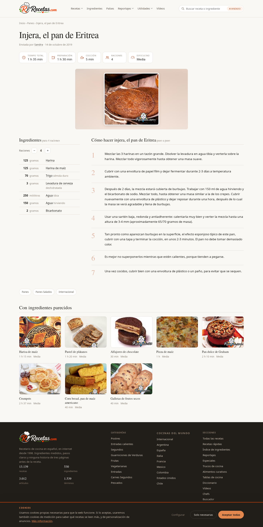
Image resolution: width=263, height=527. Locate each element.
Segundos (117, 449)
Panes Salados (44, 292)
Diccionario (210, 482)
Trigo (49, 176)
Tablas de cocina (213, 477)
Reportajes (124, 8)
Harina (50, 160)
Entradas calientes (122, 444)
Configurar (178, 514)
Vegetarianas (119, 466)
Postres (115, 438)
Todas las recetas (213, 438)
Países (110, 8)
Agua (49, 195)
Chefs (206, 494)
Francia (161, 461)
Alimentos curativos (215, 471)
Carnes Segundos (121, 477)
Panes (30, 23)
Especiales (209, 460)
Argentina (163, 444)
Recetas (75, 8)
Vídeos (161, 8)
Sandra (38, 44)
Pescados (116, 482)
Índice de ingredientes (216, 449)
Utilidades (144, 8)
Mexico (161, 467)
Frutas (115, 460)
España (161, 450)
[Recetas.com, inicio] (38, 8)
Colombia (163, 472)
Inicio (22, 23)
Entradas (116, 471)
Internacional (66, 292)
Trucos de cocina (213, 466)
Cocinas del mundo (173, 433)
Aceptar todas (231, 514)
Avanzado (235, 8)
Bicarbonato (54, 211)
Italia (160, 456)
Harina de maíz (56, 168)
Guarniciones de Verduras (127, 455)
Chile (160, 483)
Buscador (208, 499)
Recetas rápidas (212, 444)
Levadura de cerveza (59, 183)
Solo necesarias (203, 514)
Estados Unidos (166, 478)
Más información (42, 521)
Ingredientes (94, 8)
